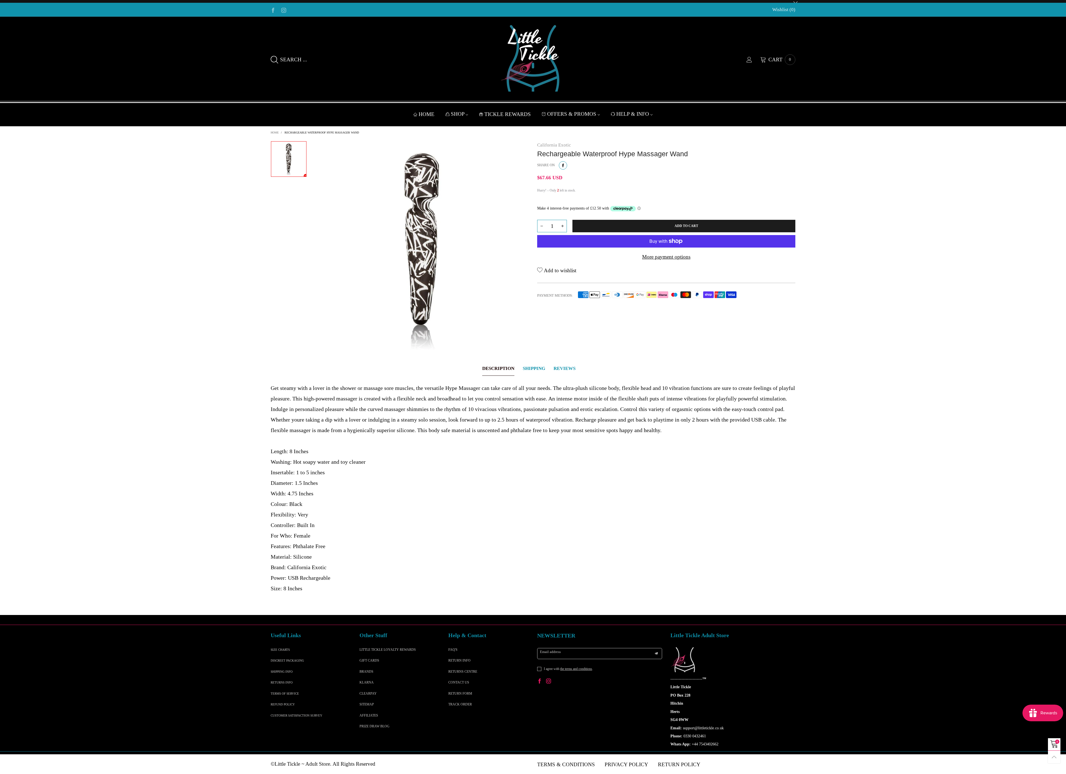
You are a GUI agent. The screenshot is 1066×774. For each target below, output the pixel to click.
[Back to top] (1054, 757)
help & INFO (633, 114)
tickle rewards (507, 114)
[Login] (753, 59)
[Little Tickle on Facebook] (540, 682)
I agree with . (568, 669)
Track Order (460, 704)
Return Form (460, 693)
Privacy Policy (626, 764)
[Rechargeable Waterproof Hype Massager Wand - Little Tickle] (422, 248)
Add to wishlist (559, 270)
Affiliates (368, 715)
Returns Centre (462, 672)
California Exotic (554, 145)
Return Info (459, 660)
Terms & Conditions (566, 764)
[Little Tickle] (533, 58)
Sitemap (366, 704)
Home (426, 114)
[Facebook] (273, 9)
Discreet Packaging (287, 660)
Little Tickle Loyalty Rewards (387, 650)
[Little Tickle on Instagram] (548, 682)
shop (458, 114)
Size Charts (280, 649)
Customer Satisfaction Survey (296, 715)
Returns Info (282, 682)
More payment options (666, 257)
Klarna (366, 682)
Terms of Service (285, 693)
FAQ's (452, 650)
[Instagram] (283, 9)
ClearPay (368, 693)
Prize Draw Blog (374, 726)
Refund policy (283, 704)
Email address (550, 652)
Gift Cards (369, 660)
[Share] (563, 165)
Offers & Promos (572, 114)
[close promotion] (795, 1)
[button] (541, 226)
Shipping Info (282, 671)
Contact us (458, 682)
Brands (366, 672)
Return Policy (679, 764)
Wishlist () (783, 9)
